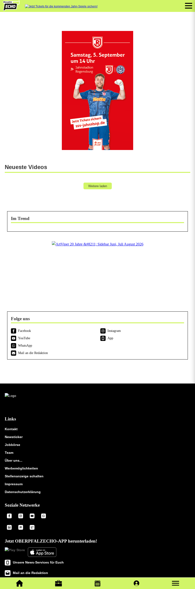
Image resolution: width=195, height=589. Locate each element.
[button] (175, 583)
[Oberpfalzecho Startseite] (11, 10)
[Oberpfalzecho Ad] (61, 6)
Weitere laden (97, 186)
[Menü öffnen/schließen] (188, 6)
